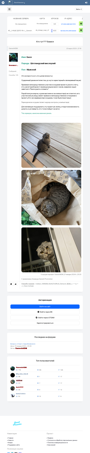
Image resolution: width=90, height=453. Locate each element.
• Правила (50, 438)
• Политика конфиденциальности (57, 442)
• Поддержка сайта (13, 445)
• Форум (10, 442)
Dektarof (63, 284)
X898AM (45, 284)
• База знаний (51, 445)
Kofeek (31, 286)
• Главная (10, 438)
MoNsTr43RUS (54, 284)
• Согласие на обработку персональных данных (62, 440)
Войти (78, 9)
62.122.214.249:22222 (68, 31)
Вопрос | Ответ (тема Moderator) (22, 344)
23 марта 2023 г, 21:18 (73, 48)
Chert (26, 286)
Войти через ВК (45, 312)
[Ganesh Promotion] (17, 425)
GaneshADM (13, 48)
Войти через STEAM (45, 318)
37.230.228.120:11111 (68, 24)
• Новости (10, 440)
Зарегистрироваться (45, 323)
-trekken (38, 284)
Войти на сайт (45, 306)
